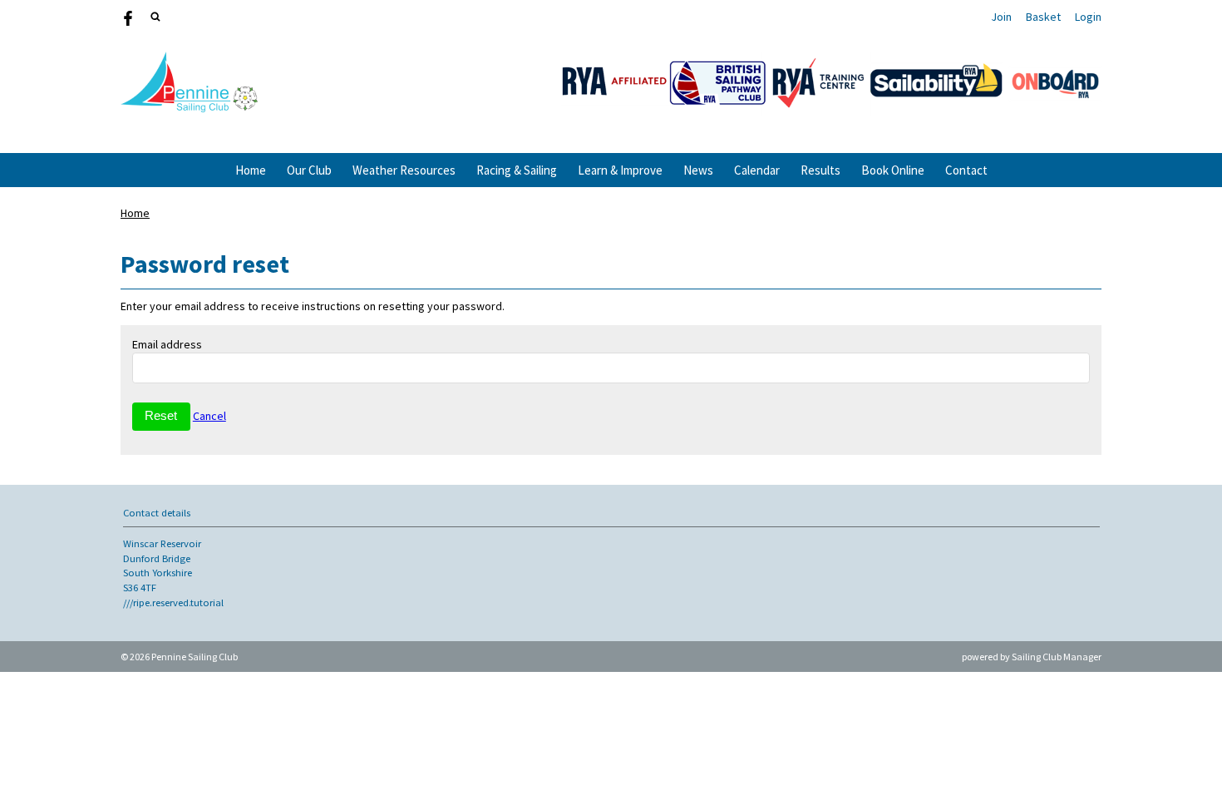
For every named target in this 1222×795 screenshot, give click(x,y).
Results (820, 170)
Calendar (757, 170)
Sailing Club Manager (1056, 656)
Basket (1043, 16)
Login (1088, 16)
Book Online (892, 170)
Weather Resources (404, 170)
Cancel (209, 415)
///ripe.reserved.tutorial (173, 602)
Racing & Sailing (516, 170)
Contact (966, 170)
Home (250, 170)
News (698, 170)
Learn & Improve (620, 170)
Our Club (309, 170)
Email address (167, 344)
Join (1001, 16)
